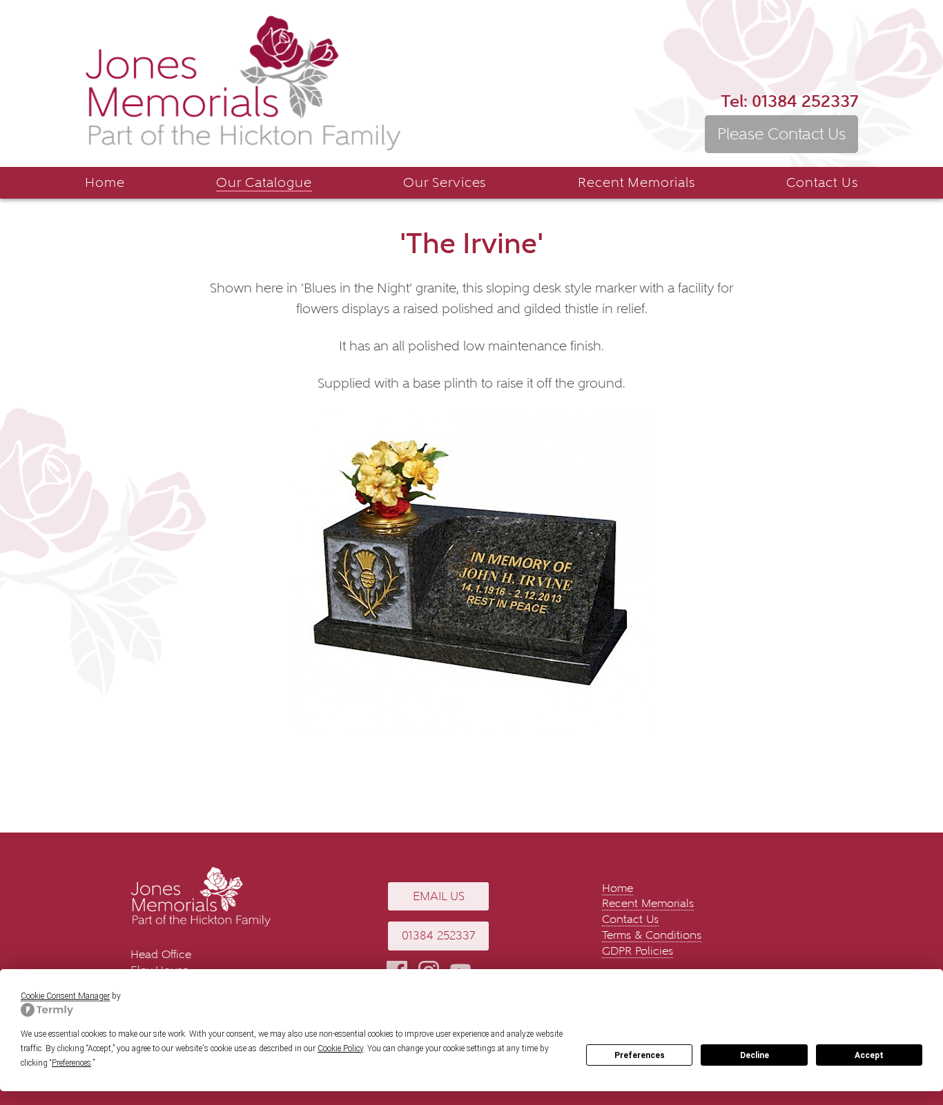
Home (105, 182)
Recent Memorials (636, 182)
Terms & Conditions (651, 935)
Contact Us (822, 182)
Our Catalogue (263, 182)
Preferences (639, 1055)
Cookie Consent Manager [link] (65, 996)
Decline (754, 1055)
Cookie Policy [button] (340, 1048)
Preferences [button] (71, 1063)
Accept (869, 1055)
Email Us (439, 896)
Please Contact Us (781, 133)
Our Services (445, 182)
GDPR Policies (637, 950)
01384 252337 (789, 101)
